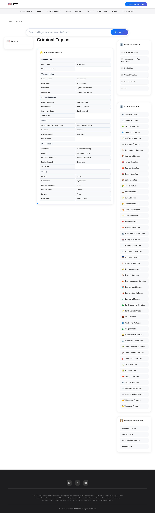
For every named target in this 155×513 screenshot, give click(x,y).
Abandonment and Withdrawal (52, 125)
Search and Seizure (48, 111)
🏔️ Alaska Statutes (130, 120)
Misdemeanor (47, 144)
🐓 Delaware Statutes (131, 156)
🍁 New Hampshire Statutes (134, 281)
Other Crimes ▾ (128, 11)
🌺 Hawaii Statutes (130, 174)
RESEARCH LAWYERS (136, 4)
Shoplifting (81, 162)
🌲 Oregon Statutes (130, 329)
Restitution (45, 88)
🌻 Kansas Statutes (130, 204)
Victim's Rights (47, 74)
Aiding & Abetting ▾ (54, 11)
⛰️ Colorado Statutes (131, 144)
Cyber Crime (81, 181)
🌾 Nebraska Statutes (131, 269)
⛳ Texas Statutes (129, 364)
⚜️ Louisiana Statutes (131, 216)
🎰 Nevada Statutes (130, 275)
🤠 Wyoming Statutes (131, 406)
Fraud (79, 194)
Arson (68, 11)
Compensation (46, 79)
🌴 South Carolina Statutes (133, 347)
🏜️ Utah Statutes (129, 370)
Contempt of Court (83, 153)
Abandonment (26, 11)
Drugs (79, 185)
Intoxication (81, 134)
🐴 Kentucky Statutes (131, 210)
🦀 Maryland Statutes (131, 228)
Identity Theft (82, 198)
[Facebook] (69, 483)
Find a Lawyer (128, 434)
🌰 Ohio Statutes (129, 317)
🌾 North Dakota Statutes (132, 311)
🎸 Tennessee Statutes (132, 358)
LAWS (10, 22)
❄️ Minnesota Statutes (131, 245)
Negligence (127, 446)
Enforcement (81, 79)
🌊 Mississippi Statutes (132, 251)
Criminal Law (46, 60)
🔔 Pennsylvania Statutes (133, 335)
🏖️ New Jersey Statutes (132, 287)
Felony (44, 171)
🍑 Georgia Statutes (130, 168)
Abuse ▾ (39, 11)
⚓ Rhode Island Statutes (132, 341)
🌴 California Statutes (131, 138)
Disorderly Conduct (48, 157)
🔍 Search (119, 32)
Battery (90, 11)
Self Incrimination (83, 111)
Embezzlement (46, 190)
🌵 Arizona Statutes (130, 126)
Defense (45, 121)
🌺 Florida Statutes (130, 162)
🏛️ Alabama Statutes (131, 114)
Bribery (44, 153)
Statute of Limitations (48, 69)
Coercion (44, 130)
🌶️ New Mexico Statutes (132, 293)
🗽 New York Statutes (131, 299)
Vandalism (45, 166)
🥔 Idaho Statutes (129, 180)
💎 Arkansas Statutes (131, 132)
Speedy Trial (45, 92)
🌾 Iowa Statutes (129, 198)
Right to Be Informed (84, 88)
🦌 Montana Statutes (131, 263)
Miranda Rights (82, 102)
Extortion (80, 190)
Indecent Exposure (84, 157)
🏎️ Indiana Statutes (130, 192)
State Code (81, 64)
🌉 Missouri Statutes (131, 257)
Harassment (45, 83)
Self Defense (46, 139)
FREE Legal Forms (129, 428)
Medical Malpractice (131, 440)
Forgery (44, 194)
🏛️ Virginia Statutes (130, 382)
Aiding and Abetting (84, 149)
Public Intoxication (47, 162)
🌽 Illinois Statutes (130, 186)
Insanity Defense (47, 134)
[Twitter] (77, 483)
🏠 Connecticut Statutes (132, 150)
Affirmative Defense (84, 125)
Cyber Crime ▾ (102, 11)
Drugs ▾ (115, 11)
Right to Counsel (83, 106)
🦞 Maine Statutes (129, 222)
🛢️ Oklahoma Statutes (131, 323)
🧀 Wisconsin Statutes (131, 400)
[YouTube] (85, 483)
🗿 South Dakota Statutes (133, 353)
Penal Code (45, 64)
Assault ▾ (79, 11)
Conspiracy (45, 181)
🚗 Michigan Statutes (131, 239)
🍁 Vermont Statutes (130, 376)
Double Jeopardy (47, 102)
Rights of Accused (48, 97)
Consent (80, 130)
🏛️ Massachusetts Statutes (133, 233)
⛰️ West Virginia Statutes (132, 394)
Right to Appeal (46, 106)
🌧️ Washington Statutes (132, 388)
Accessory (45, 149)
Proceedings (81, 83)
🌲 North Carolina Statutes (133, 305)
